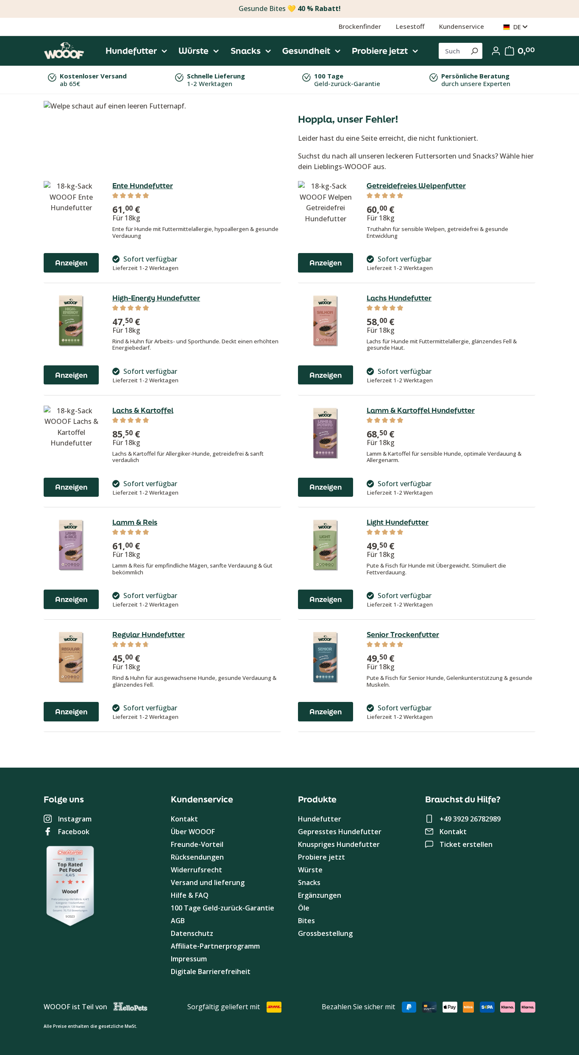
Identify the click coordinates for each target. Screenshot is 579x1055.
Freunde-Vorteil (197, 844)
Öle (303, 908)
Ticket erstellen (466, 844)
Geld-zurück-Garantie (347, 80)
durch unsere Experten (475, 80)
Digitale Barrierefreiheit (211, 971)
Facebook (73, 831)
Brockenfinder (360, 26)
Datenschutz (192, 933)
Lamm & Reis (134, 522)
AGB (178, 920)
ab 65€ (93, 80)
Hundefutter (319, 819)
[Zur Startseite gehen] (64, 51)
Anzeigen (71, 262)
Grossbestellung (325, 933)
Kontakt (184, 819)
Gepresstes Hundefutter (339, 831)
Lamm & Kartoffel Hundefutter (421, 410)
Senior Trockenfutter (403, 634)
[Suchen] (474, 51)
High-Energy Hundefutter (156, 298)
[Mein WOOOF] (496, 51)
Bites (306, 920)
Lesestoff (410, 26)
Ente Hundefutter (142, 185)
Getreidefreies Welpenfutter (416, 185)
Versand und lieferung (208, 882)
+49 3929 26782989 (470, 819)
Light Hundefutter (398, 522)
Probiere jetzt (321, 857)
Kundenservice (461, 26)
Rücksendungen (197, 857)
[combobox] (452, 51)
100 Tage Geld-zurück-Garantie (222, 908)
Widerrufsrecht (196, 869)
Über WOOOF (193, 831)
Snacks (309, 882)
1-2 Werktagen (216, 80)
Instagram (75, 819)
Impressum (189, 958)
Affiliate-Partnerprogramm (215, 946)
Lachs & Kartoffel (142, 410)
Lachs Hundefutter (399, 298)
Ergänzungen (319, 895)
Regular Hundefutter (148, 634)
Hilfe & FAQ (190, 895)
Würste (310, 869)
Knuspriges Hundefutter (339, 844)
